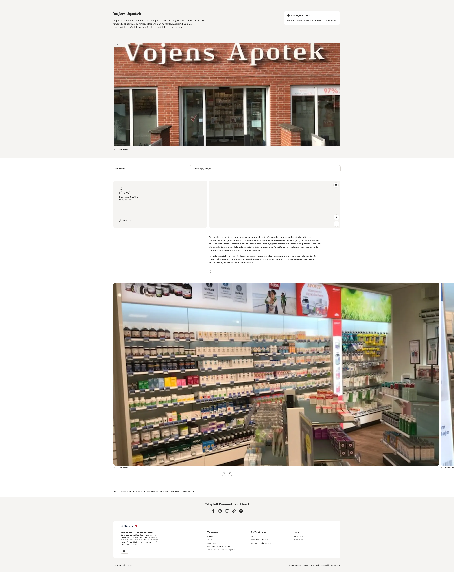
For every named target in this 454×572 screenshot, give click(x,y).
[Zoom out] (336, 224)
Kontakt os (298, 540)
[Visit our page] (220, 511)
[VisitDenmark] (129, 526)
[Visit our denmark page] (213, 511)
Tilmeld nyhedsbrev (259, 540)
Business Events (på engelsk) (219, 546)
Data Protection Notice (298, 565)
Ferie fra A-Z (299, 536)
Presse (210, 536)
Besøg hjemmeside (299, 16)
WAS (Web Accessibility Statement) (325, 565)
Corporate (211, 543)
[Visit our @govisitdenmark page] (234, 511)
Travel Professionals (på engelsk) (221, 550)
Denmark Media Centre (260, 543)
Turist (209, 540)
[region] (274, 204)
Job (251, 536)
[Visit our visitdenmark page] (227, 511)
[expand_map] (336, 185)
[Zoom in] (336, 217)
